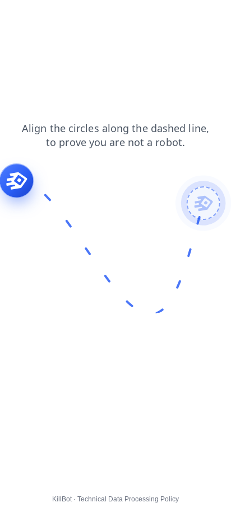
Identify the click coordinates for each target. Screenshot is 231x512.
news (17, 16)
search (52, 16)
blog (146, 16)
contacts (182, 16)
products (23, 27)
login (85, 16)
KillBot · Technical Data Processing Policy (115, 499)
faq (215, 16)
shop (116, 16)
